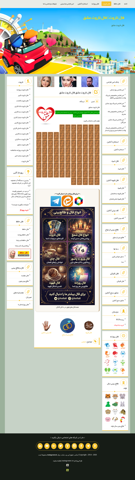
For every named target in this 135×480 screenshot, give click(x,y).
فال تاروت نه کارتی (22, 134)
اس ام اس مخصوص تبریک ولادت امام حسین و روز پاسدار (115, 129)
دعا (122, 262)
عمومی (83, 341)
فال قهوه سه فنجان (117, 193)
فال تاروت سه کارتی (21, 112)
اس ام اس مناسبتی (67, 4)
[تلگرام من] (88, 446)
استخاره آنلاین (83, 4)
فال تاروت (106, 4)
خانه (125, 4)
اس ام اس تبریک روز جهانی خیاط (115, 104)
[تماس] (67, 446)
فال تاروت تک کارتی (22, 106)
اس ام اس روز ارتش (117, 90)
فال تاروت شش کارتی (21, 128)
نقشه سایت (57, 460)
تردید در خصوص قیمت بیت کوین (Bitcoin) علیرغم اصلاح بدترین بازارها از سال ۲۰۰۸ (20, 195)
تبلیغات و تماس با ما (50, 4)
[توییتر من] (60, 446)
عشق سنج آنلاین (118, 300)
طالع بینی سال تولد (117, 426)
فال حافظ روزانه (23, 235)
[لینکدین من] (40, 446)
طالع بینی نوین (24, 281)
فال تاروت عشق (23, 144)
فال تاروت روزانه (23, 90)
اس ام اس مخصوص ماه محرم (117, 113)
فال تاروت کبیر (23, 95)
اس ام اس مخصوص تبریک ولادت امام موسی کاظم (116, 96)
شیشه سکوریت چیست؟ (20, 204)
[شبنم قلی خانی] (45, 82)
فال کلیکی (120, 281)
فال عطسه (25, 275)
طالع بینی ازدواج (118, 237)
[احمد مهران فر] (89, 82)
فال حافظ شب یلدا (22, 240)
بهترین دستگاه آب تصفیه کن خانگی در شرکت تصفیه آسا (20, 182)
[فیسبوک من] (81, 446)
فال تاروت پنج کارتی (22, 122)
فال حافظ (117, 4)
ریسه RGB (120, 319)
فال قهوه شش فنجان (116, 199)
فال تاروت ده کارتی (22, 139)
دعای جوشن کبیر (118, 256)
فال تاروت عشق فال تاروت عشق (75, 92)
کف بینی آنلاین (119, 218)
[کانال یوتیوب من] (47, 446)
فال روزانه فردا (23, 304)
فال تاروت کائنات (22, 100)
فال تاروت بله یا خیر (22, 155)
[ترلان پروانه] (67, 82)
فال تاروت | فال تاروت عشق (103, 17)
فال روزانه (95, 4)
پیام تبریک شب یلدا (22, 245)
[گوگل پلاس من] (53, 446)
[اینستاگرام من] (74, 446)
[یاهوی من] (95, 446)
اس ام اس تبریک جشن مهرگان (117, 121)
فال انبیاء (121, 169)
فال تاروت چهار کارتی (21, 117)
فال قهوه (121, 188)
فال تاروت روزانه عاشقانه (20, 150)
